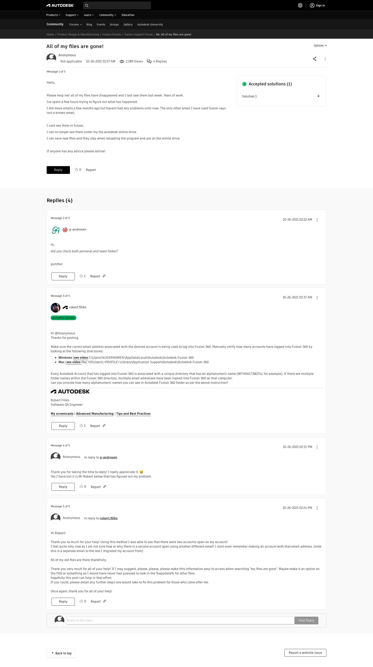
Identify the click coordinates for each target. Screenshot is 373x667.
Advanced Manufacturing (95, 413)
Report (91, 170)
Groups (114, 24)
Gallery (128, 24)
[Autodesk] (60, 5)
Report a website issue (305, 652)
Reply (58, 170)
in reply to (100, 457)
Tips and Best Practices (133, 413)
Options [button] (319, 45)
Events (101, 24)
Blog (89, 24)
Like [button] (76, 169)
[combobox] (117, 5)
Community (55, 24)
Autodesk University (150, 24)
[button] (324, 58)
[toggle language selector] (300, 5)
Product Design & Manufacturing (78, 34)
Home (50, 34)
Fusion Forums (111, 34)
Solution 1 (249, 96)
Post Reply (306, 620)
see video (81, 357)
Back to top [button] (63, 653)
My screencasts (62, 413)
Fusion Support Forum (139, 34)
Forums (74, 24)
